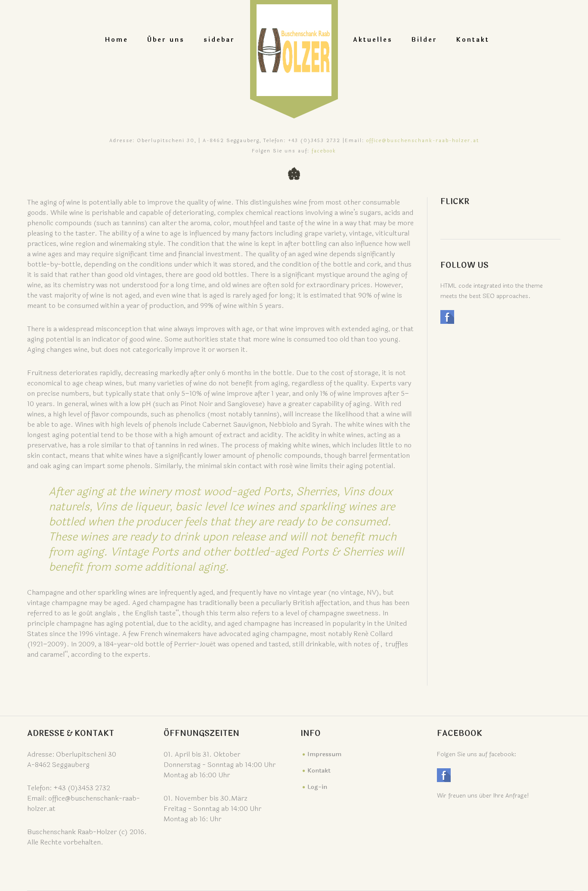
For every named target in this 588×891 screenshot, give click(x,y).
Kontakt (472, 39)
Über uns (166, 39)
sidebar (219, 39)
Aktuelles (373, 39)
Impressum (324, 754)
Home (116, 39)
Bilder (424, 39)
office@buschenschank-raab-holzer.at (422, 140)
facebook (324, 151)
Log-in (317, 787)
